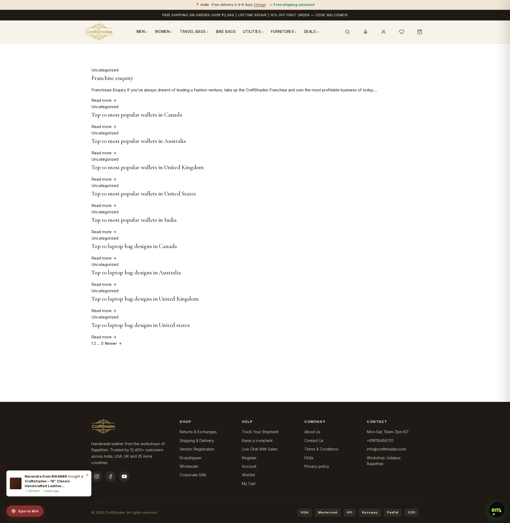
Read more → (103, 100)
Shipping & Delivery (197, 440)
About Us (312, 432)
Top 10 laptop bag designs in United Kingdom (144, 298)
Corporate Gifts (193, 475)
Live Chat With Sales (260, 449)
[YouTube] (124, 476)
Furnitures (284, 31)
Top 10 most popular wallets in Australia (138, 140)
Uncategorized (104, 70)
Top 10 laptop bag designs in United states (140, 325)
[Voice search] (365, 32)
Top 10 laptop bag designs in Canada (134, 246)
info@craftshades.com (386, 449)
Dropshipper (191, 458)
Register (249, 458)
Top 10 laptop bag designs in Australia (136, 272)
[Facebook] (110, 476)
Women (163, 31)
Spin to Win (28, 511)
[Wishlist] (401, 32)
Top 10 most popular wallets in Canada (136, 114)
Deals (311, 31)
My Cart (249, 483)
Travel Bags (194, 31)
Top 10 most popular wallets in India (134, 219)
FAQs (308, 458)
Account (249, 466)
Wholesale (189, 466)
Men (142, 31)
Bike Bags (226, 31)
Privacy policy (316, 466)
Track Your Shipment (260, 432)
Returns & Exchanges (198, 432)
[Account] (383, 32)
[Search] (347, 32)
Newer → (113, 343)
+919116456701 (380, 440)
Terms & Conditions (321, 449)
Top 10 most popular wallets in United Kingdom (147, 167)
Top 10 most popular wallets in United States (143, 193)
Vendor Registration (197, 449)
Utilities (253, 31)
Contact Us (314, 440)
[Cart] (419, 32)
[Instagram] (96, 476)
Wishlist (248, 475)
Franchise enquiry (112, 78)
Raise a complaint (257, 440)
